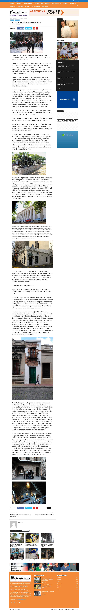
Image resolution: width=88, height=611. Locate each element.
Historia (27, 1)
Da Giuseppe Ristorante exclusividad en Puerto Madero (20, 515)
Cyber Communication (16, 609)
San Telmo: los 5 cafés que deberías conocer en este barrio (66, 65)
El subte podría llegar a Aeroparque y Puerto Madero (32, 545)
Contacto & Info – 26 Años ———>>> (44, 1)
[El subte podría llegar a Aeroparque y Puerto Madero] (32, 538)
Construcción (38, 3)
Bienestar (12, 6)
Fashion (72, 3)
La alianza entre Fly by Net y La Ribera (44, 514)
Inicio (23, 1)
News (11, 3)
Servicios (44, 6)
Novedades (59, 577)
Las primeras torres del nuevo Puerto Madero (66, 77)
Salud (20, 6)
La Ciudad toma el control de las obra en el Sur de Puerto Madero (47, 545)
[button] (77, 5)
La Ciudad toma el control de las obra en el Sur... (48, 592)
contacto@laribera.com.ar (21, 599)
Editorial (13, 24)
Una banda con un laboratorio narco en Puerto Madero (32, 560)
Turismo (65, 3)
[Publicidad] (67, 51)
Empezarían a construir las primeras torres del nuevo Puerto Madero (16, 545)
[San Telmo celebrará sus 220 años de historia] (17, 553)
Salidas (58, 589)
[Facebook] (72, 1)
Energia (47, 3)
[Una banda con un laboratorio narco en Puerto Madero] (32, 553)
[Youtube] (78, 1)
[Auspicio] (67, 29)
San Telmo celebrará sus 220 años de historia (16, 560)
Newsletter (32, 1)
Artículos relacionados (16, 530)
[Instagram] (74, 1)
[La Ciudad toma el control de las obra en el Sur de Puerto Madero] (47, 538)
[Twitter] (76, 1)
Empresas (18, 3)
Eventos (27, 6)
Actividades (35, 6)
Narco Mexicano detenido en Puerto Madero (47, 560)
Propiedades (27, 3)
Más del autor (25, 530)
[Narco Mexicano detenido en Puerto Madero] (47, 553)
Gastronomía (55, 3)
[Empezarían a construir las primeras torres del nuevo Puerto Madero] (17, 538)
